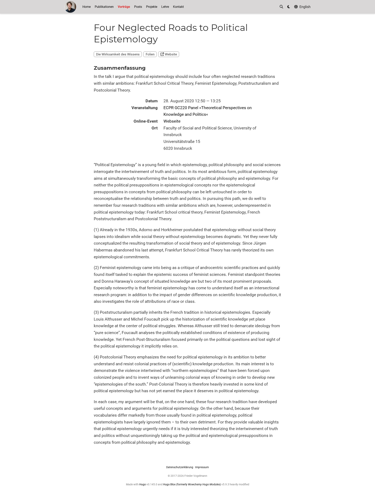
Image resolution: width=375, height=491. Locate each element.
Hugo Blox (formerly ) (192, 484)
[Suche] (281, 7)
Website (171, 54)
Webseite (171, 121)
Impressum (202, 467)
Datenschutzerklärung (179, 467)
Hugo (142, 484)
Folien (150, 54)
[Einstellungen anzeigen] (288, 7)
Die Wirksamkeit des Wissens (118, 54)
